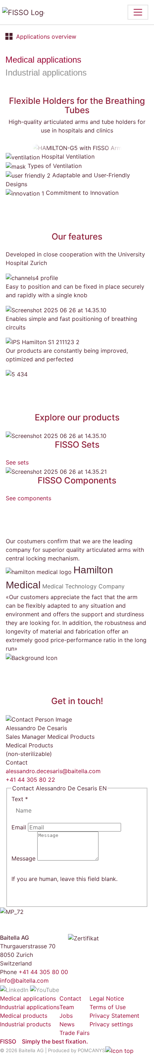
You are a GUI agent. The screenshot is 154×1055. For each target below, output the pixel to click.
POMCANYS (91, 1050)
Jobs (66, 1015)
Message (24, 858)
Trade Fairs (74, 1032)
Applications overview (46, 36)
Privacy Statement (114, 1015)
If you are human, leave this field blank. (64, 878)
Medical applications (43, 59)
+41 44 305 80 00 (43, 971)
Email (19, 827)
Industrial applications (46, 72)
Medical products (23, 1015)
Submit (29, 868)
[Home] (27, 12)
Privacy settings (111, 1024)
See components (28, 498)
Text (19, 799)
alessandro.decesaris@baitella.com (53, 771)
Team (66, 1007)
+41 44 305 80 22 (30, 779)
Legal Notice (107, 998)
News (66, 1024)
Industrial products (25, 1024)
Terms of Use (108, 1007)
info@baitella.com (24, 980)
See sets (17, 462)
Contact (70, 998)
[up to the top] (119, 1050)
